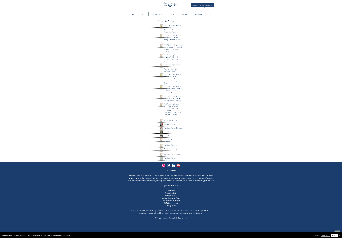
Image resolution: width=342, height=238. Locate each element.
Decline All (325, 235)
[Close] (340, 235)
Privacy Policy (66, 235)
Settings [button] (317, 235)
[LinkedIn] (173, 165)
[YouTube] (178, 165)
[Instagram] (163, 165)
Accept (334, 235)
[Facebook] (168, 165)
